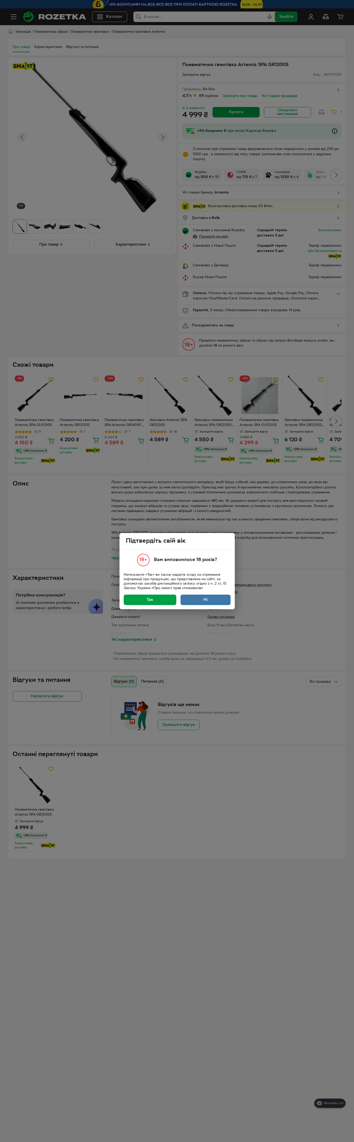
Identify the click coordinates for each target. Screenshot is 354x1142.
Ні (205, 600)
